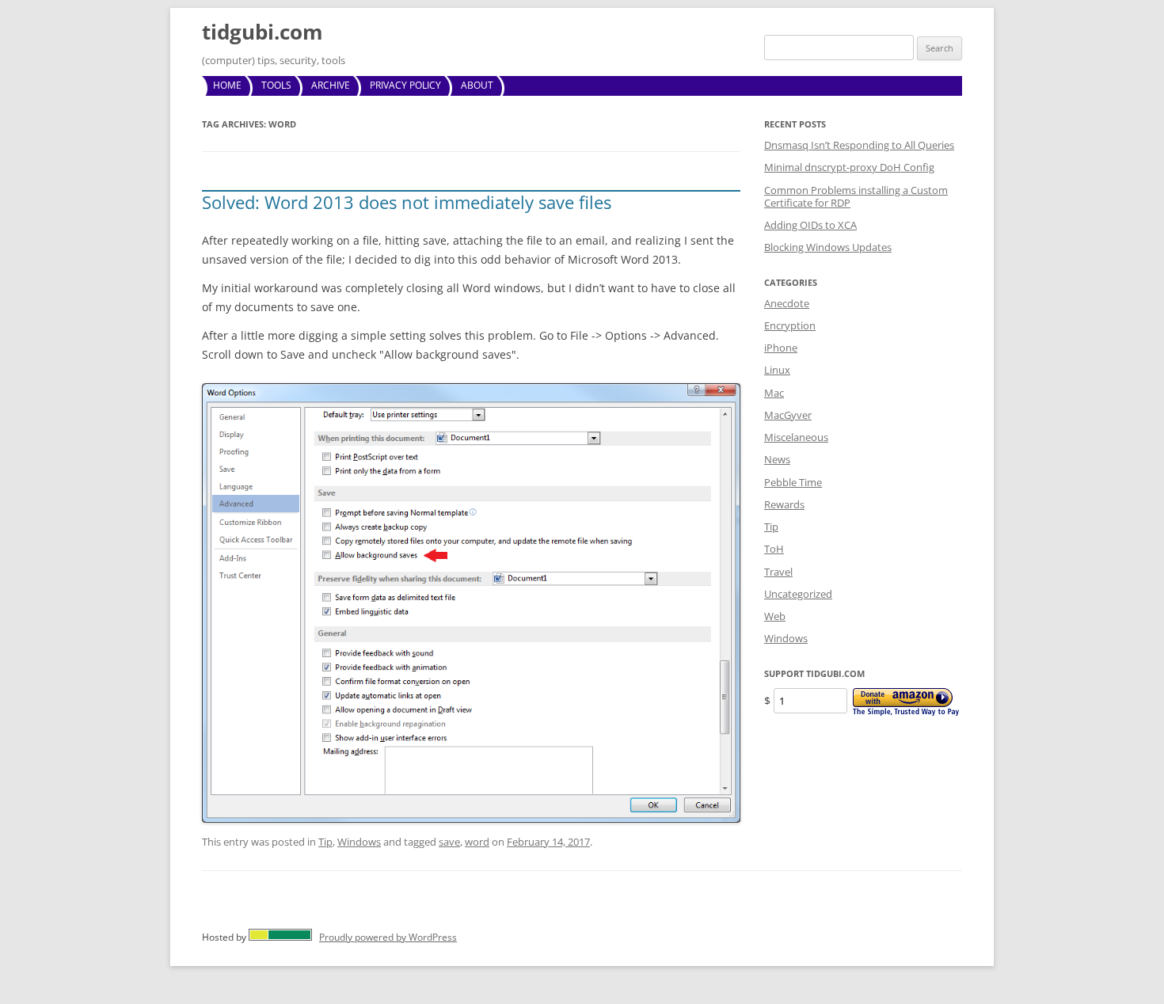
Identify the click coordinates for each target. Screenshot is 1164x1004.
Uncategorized (798, 594)
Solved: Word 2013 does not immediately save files (406, 202)
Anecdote (786, 303)
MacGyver (788, 415)
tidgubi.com (262, 31)
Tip (325, 842)
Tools (276, 85)
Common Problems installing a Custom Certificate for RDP (856, 196)
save (449, 842)
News (777, 459)
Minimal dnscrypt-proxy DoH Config (849, 167)
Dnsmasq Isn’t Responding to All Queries (859, 145)
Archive (330, 85)
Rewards (784, 504)
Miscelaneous (796, 437)
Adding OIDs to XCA (810, 225)
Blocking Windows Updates (828, 247)
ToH (774, 549)
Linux (777, 370)
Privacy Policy (405, 85)
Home (227, 85)
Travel (778, 572)
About (477, 85)
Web (775, 616)
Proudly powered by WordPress (388, 937)
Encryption (790, 325)
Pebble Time (793, 482)
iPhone (780, 347)
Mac (774, 393)
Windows (359, 842)
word (477, 842)
